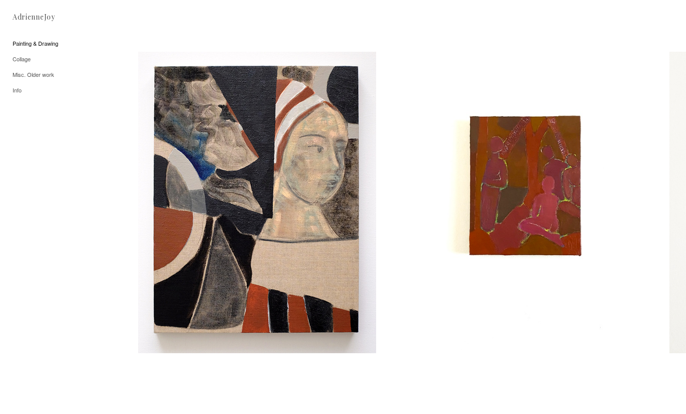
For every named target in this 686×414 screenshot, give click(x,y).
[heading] (34, 17)
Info (17, 90)
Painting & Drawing (35, 43)
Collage (22, 59)
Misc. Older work (33, 74)
